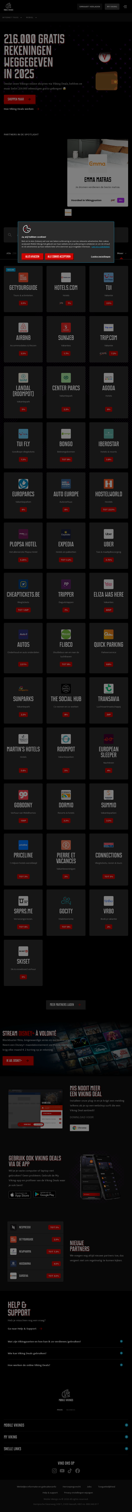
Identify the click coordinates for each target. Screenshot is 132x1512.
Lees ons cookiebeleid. (101, 246)
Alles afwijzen (32, 256)
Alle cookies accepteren (59, 256)
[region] (66, 242)
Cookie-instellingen (100, 256)
